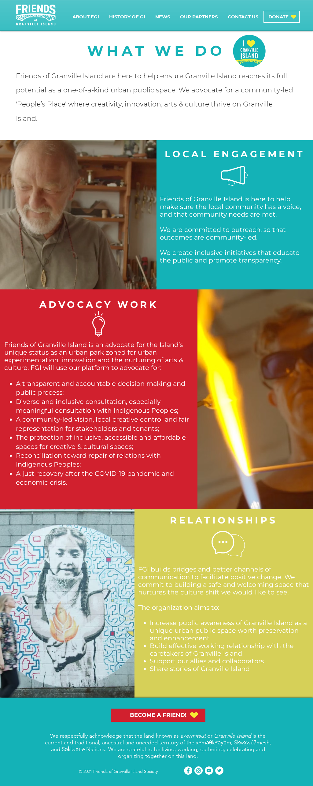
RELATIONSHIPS (224, 520)
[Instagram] (198, 770)
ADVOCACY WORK (98, 304)
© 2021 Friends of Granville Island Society (118, 771)
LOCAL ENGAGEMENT (235, 154)
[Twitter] (219, 770)
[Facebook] (188, 770)
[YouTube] (209, 770)
